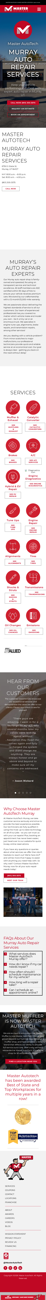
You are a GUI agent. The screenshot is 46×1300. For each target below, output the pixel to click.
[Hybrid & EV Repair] (13, 470)
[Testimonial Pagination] (15, 793)
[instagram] (10, 1268)
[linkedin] (20, 1268)
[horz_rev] (16, 6)
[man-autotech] (18, 1156)
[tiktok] (15, 1268)
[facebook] (5, 1268)
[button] (23, 956)
